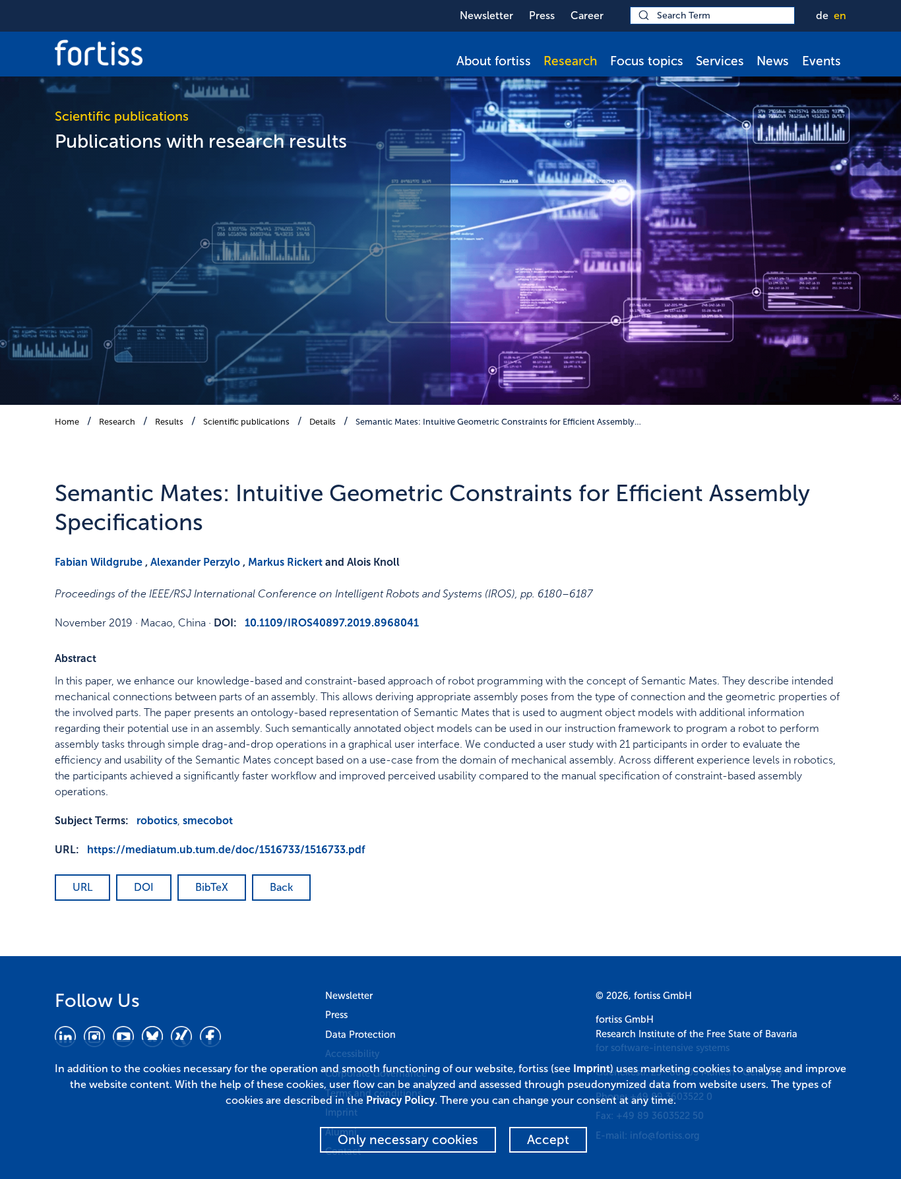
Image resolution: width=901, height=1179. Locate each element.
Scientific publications (246, 422)
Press (542, 15)
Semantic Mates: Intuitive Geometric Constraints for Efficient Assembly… (498, 422)
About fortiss (493, 61)
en (840, 15)
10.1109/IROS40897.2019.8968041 (332, 623)
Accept (548, 1139)
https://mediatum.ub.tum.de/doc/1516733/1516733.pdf (226, 849)
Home (67, 422)
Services (720, 61)
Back (281, 887)
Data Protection (360, 1035)
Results (169, 422)
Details (322, 422)
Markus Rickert (285, 562)
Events (821, 61)
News (773, 61)
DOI (144, 887)
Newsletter (486, 15)
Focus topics (646, 61)
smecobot (208, 820)
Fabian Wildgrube (98, 562)
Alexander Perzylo (195, 562)
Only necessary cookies (408, 1139)
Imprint (591, 1068)
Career (587, 15)
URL (82, 887)
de (822, 15)
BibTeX (211, 887)
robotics (157, 820)
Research (570, 61)
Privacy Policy (400, 1100)
